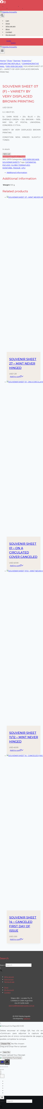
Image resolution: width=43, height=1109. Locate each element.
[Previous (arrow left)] (1, 1069)
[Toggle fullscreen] (3, 1066)
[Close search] (2, 1097)
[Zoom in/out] (1, 1066)
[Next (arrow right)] (3, 1069)
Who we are (10, 26)
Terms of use (9, 982)
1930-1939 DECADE (30, 159)
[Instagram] (4, 3)
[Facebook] (1, 3)
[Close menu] (0, 1072)
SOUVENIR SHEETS (11, 162)
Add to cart (6, 154)
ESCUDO (6, 165)
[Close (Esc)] (7, 1066)
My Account (9, 990)
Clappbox (26, 1019)
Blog (8, 29)
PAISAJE (16, 168)
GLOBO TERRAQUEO (20, 165)
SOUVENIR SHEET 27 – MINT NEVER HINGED (22, 363)
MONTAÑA (7, 168)
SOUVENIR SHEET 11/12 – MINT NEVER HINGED (23, 737)
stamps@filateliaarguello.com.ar (21, 1006)
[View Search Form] (2, 15)
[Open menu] (2, 50)
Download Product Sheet (14, 157)
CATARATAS (30, 162)
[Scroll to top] (2, 1062)
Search (3, 965)
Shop (8, 24)
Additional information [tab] (17, 172)
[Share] (5, 1066)
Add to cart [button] (15, 377)
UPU (23, 168)
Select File (6, 1052)
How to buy (8, 979)
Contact (9, 32)
